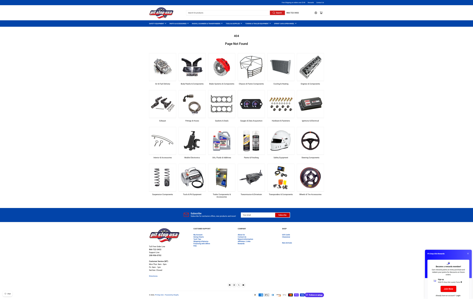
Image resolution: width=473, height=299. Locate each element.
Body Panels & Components (192, 84)
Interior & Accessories (162, 158)
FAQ (195, 246)
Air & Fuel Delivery (162, 84)
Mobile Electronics (192, 158)
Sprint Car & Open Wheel (284, 24)
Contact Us (320, 2)
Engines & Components (310, 84)
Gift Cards (286, 235)
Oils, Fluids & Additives (221, 158)
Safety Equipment (156, 24)
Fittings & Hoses (192, 121)
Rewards (311, 2)
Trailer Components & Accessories (222, 195)
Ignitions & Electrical (310, 121)
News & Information (245, 239)
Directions (153, 276)
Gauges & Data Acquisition (251, 121)
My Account (198, 235)
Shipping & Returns (200, 241)
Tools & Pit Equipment (192, 194)
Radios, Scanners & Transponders (206, 24)
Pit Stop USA (159, 295)
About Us (241, 235)
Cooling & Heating (280, 84)
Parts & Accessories (177, 24)
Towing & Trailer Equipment (257, 24)
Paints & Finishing (251, 158)
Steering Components (310, 158)
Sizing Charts (198, 237)
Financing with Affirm (201, 244)
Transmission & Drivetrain (251, 194)
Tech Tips (197, 239)
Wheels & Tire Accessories (310, 194)
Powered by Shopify (172, 295)
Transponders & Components (281, 194)
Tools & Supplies (233, 24)
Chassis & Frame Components (251, 84)
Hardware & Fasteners (281, 121)
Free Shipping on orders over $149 (293, 2)
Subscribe (282, 215)
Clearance (286, 237)
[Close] (468, 253)
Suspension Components (162, 194)
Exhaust (162, 121)
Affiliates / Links (244, 241)
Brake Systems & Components (221, 84)
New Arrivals (287, 243)
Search (279, 13)
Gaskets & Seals (221, 121)
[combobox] (235, 12)
